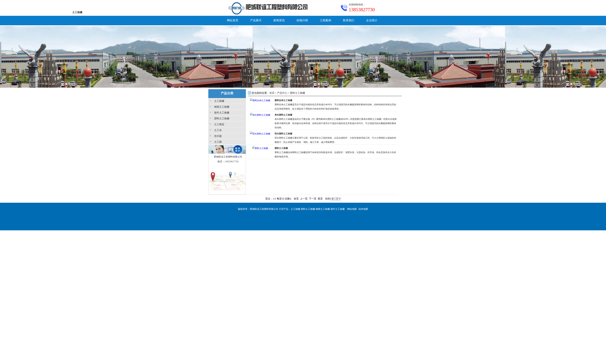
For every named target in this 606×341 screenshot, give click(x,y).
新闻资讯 (279, 20)
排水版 (218, 136)
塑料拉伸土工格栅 (283, 100)
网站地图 (352, 209)
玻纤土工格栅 (221, 112)
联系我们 (348, 20)
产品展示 (255, 20)
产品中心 (282, 93)
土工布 (218, 130)
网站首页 (232, 20)
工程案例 (325, 20)
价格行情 (302, 20)
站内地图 (363, 209)
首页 (271, 93)
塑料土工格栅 (221, 118)
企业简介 (371, 20)
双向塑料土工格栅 (283, 133)
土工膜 (218, 142)
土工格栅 (219, 101)
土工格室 (219, 124)
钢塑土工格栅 (221, 106)
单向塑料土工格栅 (283, 115)
